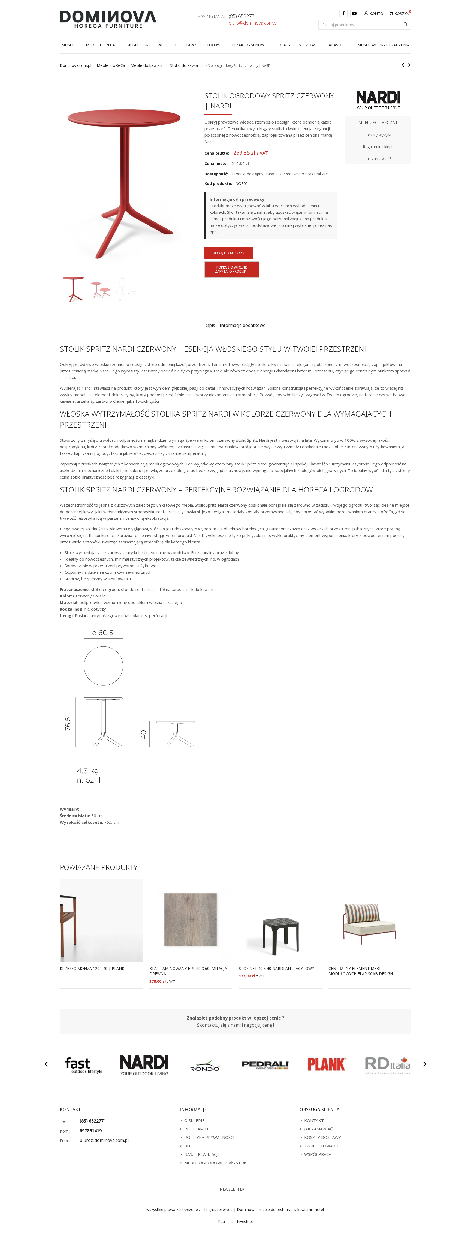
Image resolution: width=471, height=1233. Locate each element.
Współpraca (317, 1154)
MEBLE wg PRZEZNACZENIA (383, 44)
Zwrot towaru (321, 1145)
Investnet (245, 1221)
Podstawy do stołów (198, 44)
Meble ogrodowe (144, 44)
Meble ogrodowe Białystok (215, 1162)
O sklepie (194, 1120)
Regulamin (196, 1129)
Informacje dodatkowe (242, 325)
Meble (67, 44)
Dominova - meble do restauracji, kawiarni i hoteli (281, 1209)
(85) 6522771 (243, 16)
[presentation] (46, 1065)
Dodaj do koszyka (229, 253)
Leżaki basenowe (249, 44)
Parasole (336, 44)
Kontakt (314, 1120)
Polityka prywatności (209, 1137)
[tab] (210, 325)
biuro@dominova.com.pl (253, 23)
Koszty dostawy (322, 1137)
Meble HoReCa (100, 44)
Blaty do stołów (297, 44)
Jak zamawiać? (319, 1129)
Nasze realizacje (202, 1154)
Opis (210, 325)
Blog (189, 1145)
